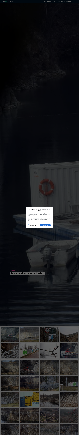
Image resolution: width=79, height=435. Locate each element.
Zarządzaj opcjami (33, 225)
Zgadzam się (45, 225)
